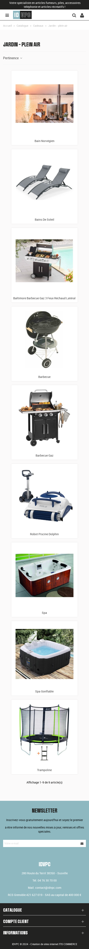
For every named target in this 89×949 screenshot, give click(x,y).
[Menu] (7, 15)
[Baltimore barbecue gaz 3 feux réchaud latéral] (44, 261)
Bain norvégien (44, 141)
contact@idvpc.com (48, 888)
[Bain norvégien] (44, 104)
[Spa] (44, 575)
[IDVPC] (22, 15)
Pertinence (11, 58)
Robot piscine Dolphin (44, 534)
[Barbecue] (44, 339)
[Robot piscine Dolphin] (44, 497)
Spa (44, 613)
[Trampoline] (44, 733)
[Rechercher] (74, 15)
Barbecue (44, 377)
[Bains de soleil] (44, 182)
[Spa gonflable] (44, 654)
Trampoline (44, 770)
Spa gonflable (44, 691)
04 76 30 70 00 (47, 880)
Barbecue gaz (44, 455)
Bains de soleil (44, 219)
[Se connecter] (82, 15)
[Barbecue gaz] (44, 418)
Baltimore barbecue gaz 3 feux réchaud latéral (44, 298)
